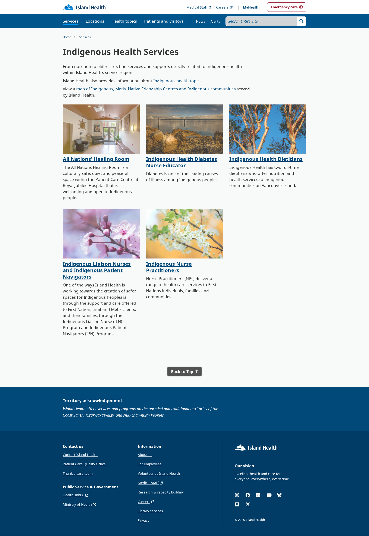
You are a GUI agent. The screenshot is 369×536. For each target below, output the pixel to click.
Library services (150, 511)
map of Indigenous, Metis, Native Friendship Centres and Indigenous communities (156, 89)
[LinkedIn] (258, 495)
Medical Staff (197, 7)
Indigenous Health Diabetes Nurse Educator (181, 162)
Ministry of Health (77, 504)
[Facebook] (248, 495)
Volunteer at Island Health (159, 473)
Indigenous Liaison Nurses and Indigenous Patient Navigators (97, 270)
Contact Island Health (80, 454)
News (200, 21)
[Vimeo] (237, 504)
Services (70, 21)
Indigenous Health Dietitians (266, 158)
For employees (149, 464)
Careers (222, 7)
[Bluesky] (279, 495)
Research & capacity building (161, 492)
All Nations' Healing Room (96, 158)
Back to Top (182, 371)
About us (145, 454)
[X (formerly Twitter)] (248, 504)
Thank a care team (78, 473)
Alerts (215, 21)
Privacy (143, 520)
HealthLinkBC (73, 495)
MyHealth (251, 7)
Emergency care (284, 7)
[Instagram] (237, 495)
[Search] (301, 21)
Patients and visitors (163, 21)
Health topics (124, 21)
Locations (95, 21)
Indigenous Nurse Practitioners (169, 267)
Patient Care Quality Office (84, 464)
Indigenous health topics (177, 81)
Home (67, 37)
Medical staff (148, 482)
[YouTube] (269, 495)
